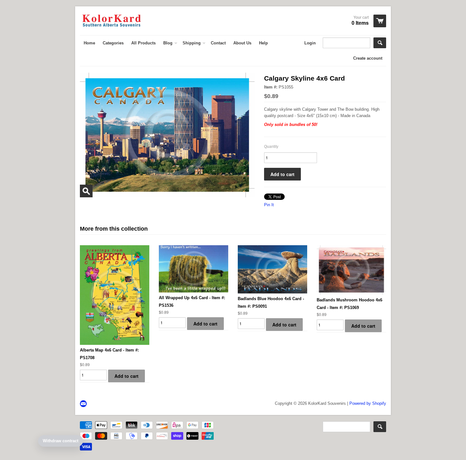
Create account (367, 58)
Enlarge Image (86, 191)
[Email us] (84, 404)
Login (310, 43)
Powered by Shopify (367, 403)
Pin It (269, 204)
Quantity (271, 146)
